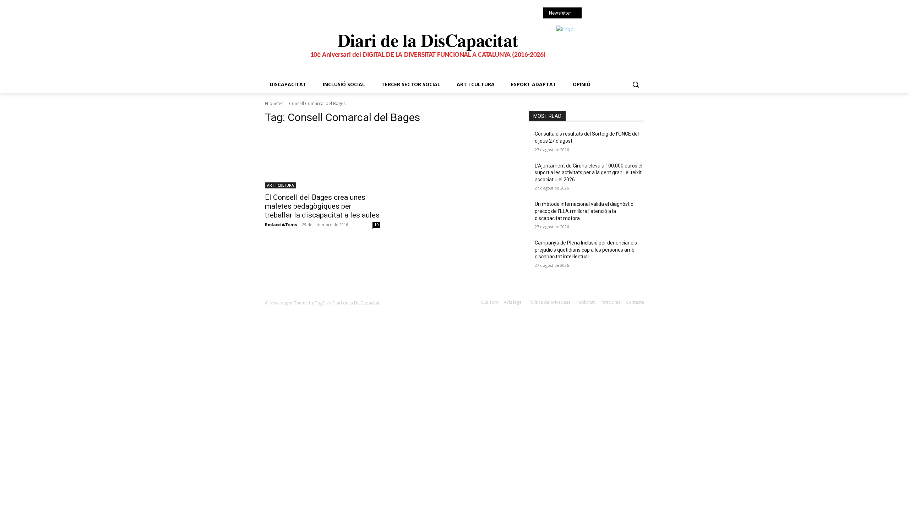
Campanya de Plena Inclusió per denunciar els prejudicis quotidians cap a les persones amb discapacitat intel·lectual (586, 249)
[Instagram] (603, 14)
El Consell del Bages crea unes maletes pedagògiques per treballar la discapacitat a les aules (322, 206)
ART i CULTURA (280, 185)
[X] (612, 14)
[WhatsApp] (622, 14)
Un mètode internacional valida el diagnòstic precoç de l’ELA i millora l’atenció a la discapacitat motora (584, 211)
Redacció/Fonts (281, 224)
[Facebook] (593, 14)
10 (376, 224)
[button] (635, 84)
